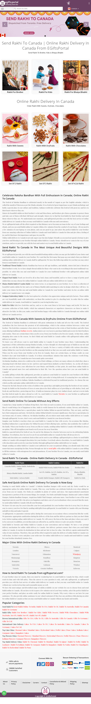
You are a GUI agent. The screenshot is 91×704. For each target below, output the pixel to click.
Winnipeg (77, 554)
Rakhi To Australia (66, 606)
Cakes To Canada (73, 624)
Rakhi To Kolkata (17, 645)
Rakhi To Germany (9, 609)
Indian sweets (26, 331)
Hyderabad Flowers (55, 636)
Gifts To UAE (7, 621)
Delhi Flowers (69, 636)
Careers (36, 683)
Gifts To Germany (81, 618)
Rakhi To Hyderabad (10, 647)
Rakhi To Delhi (74, 642)
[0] (68, 4)
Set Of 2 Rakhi (16, 615)
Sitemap (85, 683)
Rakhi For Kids (35, 612)
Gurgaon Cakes (8, 633)
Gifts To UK (38, 618)
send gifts (52, 448)
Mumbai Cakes (33, 630)
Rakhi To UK (53, 606)
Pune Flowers (82, 636)
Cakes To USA (30, 624)
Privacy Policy (14, 682)
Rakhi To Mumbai (45, 642)
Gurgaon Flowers (23, 639)
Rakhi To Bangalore (49, 645)
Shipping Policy (73, 682)
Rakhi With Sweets (50, 612)
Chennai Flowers (24, 636)
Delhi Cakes (60, 630)
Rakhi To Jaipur (60, 642)
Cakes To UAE (16, 627)
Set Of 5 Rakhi (40, 615)
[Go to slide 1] (45, 36)
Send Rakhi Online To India (24, 606)
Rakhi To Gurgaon (32, 645)
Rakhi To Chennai (30, 642)
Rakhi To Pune (25, 647)
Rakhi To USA (42, 606)
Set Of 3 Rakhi (28, 615)
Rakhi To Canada (81, 606)
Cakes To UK (42, 624)
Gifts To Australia (52, 618)
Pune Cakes (71, 630)
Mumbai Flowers (39, 636)
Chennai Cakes (21, 630)
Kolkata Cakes (82, 630)
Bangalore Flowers (38, 639)
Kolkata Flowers (8, 639)
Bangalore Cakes (22, 633)
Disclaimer (26, 683)
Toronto (62, 394)
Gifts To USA (28, 618)
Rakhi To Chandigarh (79, 645)
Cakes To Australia (56, 624)
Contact (44, 683)
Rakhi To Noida (64, 645)
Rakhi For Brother (19, 612)
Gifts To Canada (66, 618)
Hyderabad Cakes (48, 630)
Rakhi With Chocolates (69, 612)
